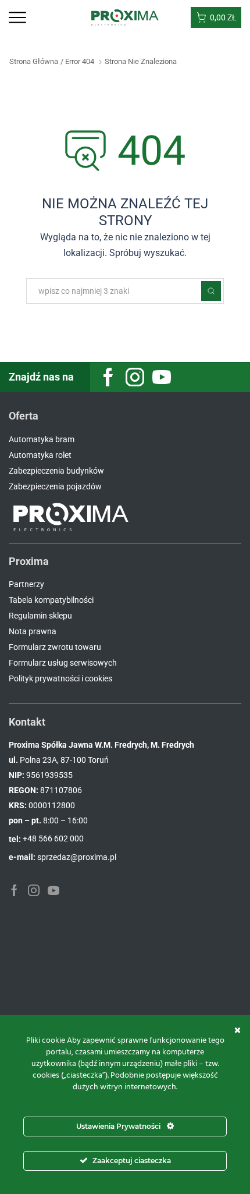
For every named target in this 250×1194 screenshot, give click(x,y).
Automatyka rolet (40, 455)
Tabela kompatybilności (51, 600)
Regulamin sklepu (40, 615)
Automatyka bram (41, 439)
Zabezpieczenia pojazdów (55, 486)
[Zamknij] (237, 1030)
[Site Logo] (125, 17)
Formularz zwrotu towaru (55, 647)
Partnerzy (26, 584)
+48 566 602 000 (53, 838)
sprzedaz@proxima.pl (76, 857)
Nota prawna (32, 631)
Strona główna (33, 61)
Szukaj (211, 291)
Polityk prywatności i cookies (60, 678)
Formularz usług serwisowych (63, 662)
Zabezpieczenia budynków (56, 470)
